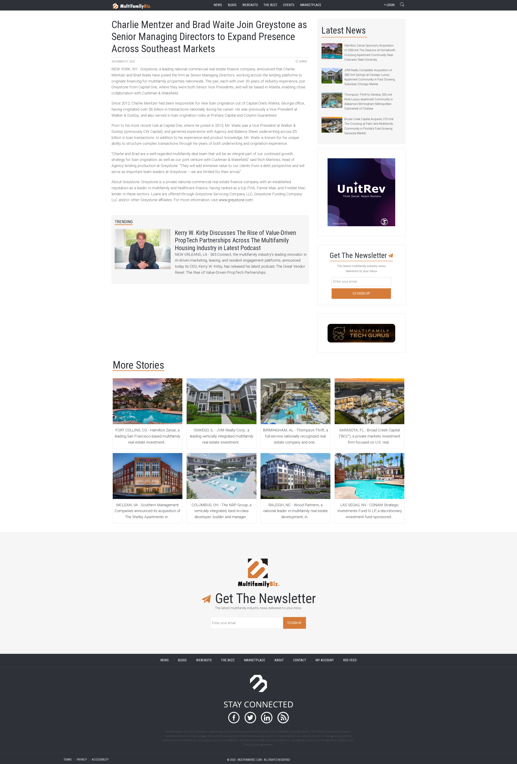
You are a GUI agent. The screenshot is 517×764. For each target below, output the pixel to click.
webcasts (250, 5)
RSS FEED (350, 660)
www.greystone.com (236, 200)
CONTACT (299, 660)
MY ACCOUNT (324, 660)
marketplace (310, 5)
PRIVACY (82, 759)
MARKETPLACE (254, 660)
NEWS (164, 660)
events (288, 5)
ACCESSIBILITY (100, 759)
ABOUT (279, 660)
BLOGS (182, 660)
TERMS (68, 759)
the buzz (270, 5)
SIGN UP (296, 623)
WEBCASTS (204, 660)
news (218, 5)
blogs (232, 5)
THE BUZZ (228, 660)
